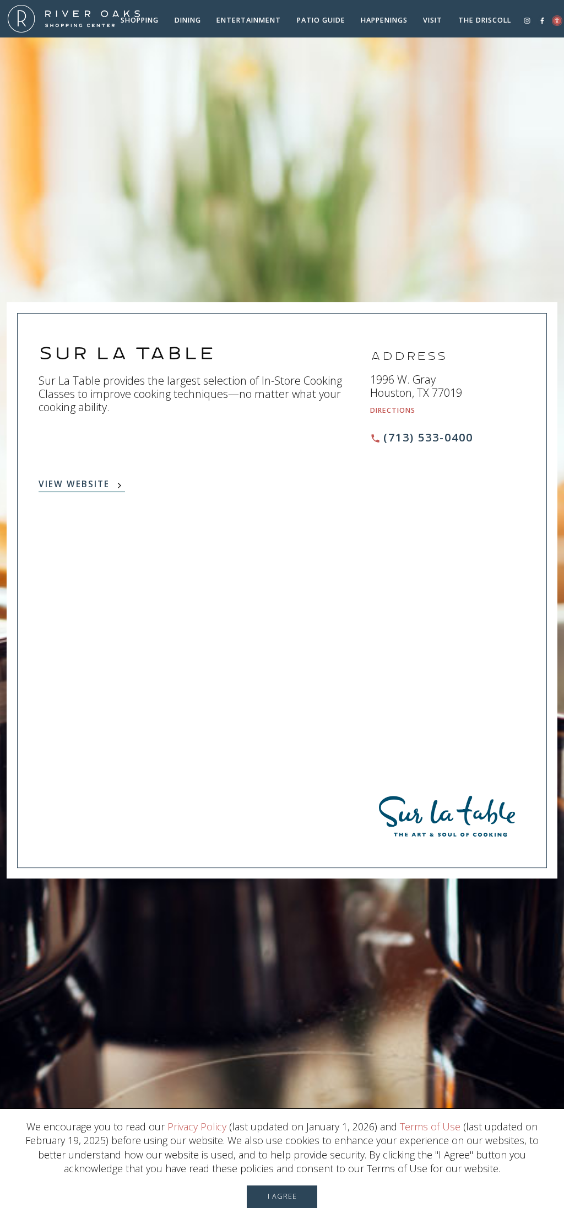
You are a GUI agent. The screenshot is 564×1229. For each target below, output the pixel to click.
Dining (188, 20)
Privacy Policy (196, 1126)
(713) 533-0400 (428, 437)
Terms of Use (430, 1126)
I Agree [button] (282, 1196)
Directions (392, 410)
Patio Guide (321, 20)
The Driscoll (484, 20)
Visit (432, 20)
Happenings (384, 20)
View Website (74, 485)
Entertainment (248, 20)
